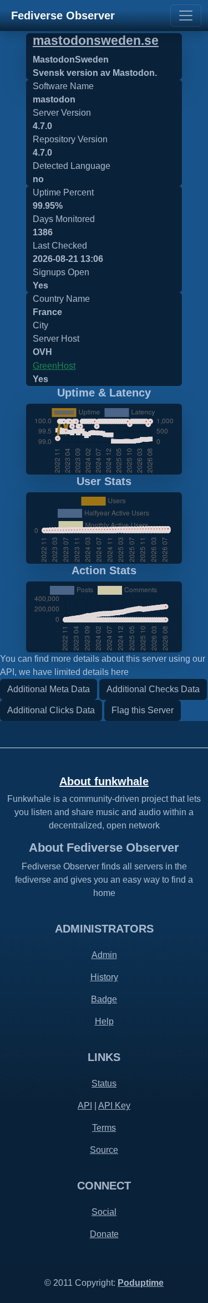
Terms (104, 1127)
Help (104, 1021)
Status (104, 1083)
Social (104, 1212)
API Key (114, 1105)
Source (104, 1150)
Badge (104, 999)
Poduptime (141, 1282)
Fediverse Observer (63, 15)
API (85, 1105)
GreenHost (54, 365)
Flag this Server (142, 710)
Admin (104, 955)
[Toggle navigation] (185, 15)
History (104, 977)
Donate (104, 1234)
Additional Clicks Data (51, 710)
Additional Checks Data (153, 689)
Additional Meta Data (48, 689)
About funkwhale (104, 781)
